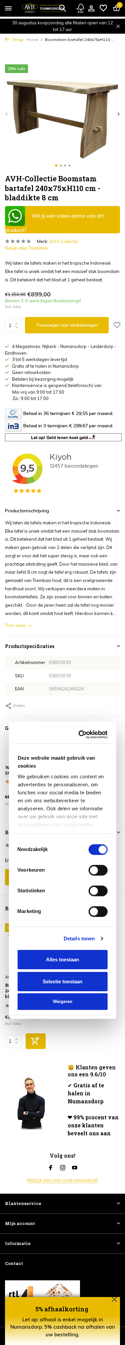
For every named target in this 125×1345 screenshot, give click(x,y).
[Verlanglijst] (103, 8)
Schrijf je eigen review (33, 877)
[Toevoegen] (36, 1041)
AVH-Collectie (63, 241)
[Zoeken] (62, 8)
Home (32, 39)
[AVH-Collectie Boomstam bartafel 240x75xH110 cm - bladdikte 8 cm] (31, 946)
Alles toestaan (62, 762)
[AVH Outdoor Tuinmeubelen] (43, 8)
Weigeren (62, 803)
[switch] (98, 672)
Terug (17, 39)
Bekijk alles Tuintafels (26, 248)
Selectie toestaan (62, 783)
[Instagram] (62, 1168)
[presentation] (6, 113)
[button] (56, 165)
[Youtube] (74, 1168)
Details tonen (79, 740)
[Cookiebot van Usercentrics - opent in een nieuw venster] (82, 536)
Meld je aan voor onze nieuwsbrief (62, 1180)
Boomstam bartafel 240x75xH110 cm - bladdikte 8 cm (27, 990)
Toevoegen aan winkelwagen (67, 325)
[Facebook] (50, 1168)
